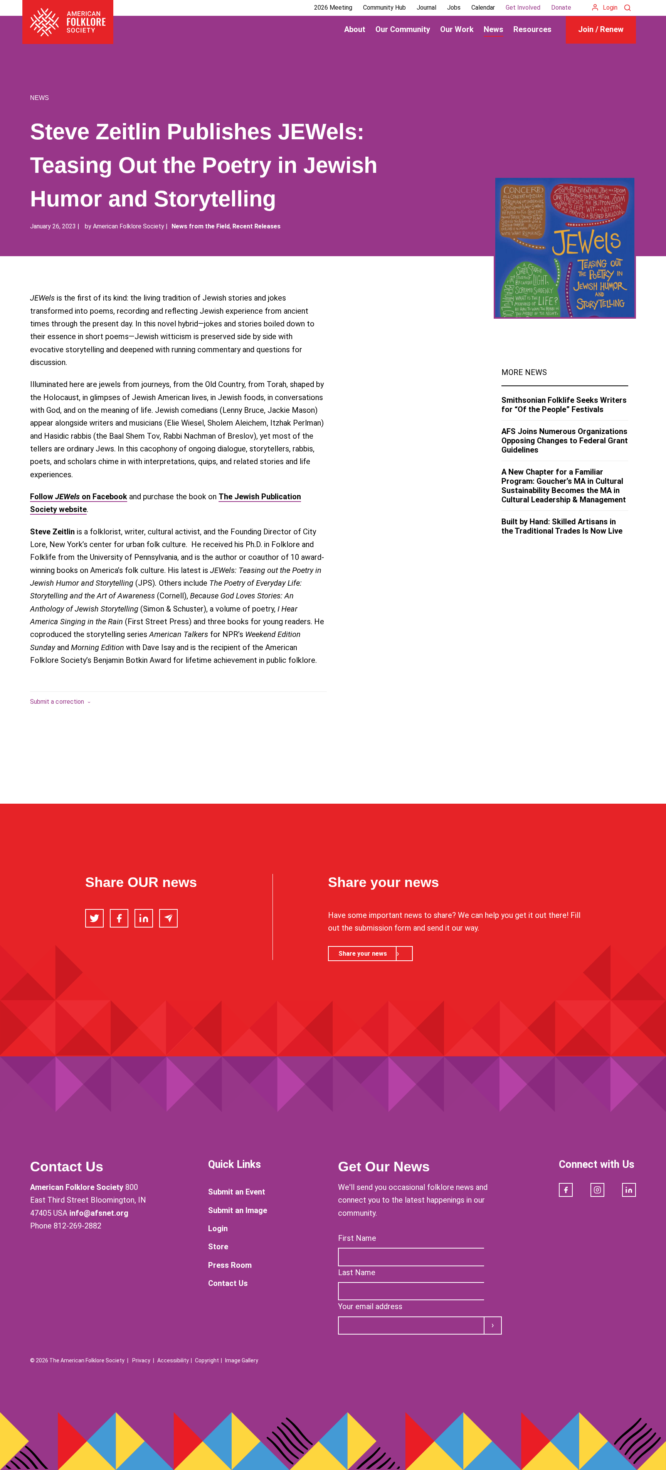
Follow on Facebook (78, 496)
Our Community (402, 29)
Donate (561, 7)
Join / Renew (601, 29)
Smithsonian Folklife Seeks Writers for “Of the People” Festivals (564, 404)
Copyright (207, 1360)
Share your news (362, 953)
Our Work (457, 29)
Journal (426, 7)
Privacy (141, 1360)
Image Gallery (241, 1360)
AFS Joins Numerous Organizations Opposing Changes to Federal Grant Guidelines (564, 441)
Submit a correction (57, 701)
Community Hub (384, 7)
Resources (532, 29)
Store (218, 1246)
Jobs (454, 7)
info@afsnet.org (98, 1213)
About (354, 29)
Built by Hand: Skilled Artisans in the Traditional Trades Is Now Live (561, 526)
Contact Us (228, 1283)
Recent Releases (256, 226)
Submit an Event (236, 1191)
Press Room (230, 1265)
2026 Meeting (333, 7)
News (493, 29)
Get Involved (523, 7)
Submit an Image (237, 1210)
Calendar (483, 7)
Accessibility (173, 1360)
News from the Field (201, 226)
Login (610, 7)
